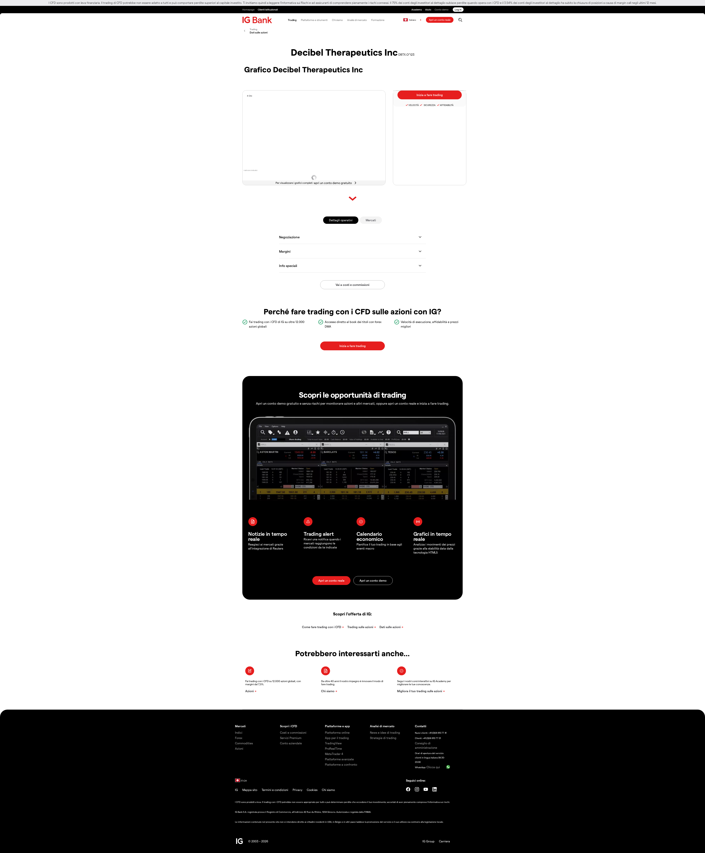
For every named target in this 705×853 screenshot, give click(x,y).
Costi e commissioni (293, 732)
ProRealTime (333, 748)
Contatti (420, 726)
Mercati (371, 220)
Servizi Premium (290, 738)
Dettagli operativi (340, 220)
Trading (292, 19)
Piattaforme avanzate (339, 759)
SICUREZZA (429, 105)
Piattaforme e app (337, 726)
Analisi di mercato (357, 19)
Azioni (239, 748)
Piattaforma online (337, 732)
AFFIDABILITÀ (446, 105)
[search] (460, 20)
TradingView (333, 743)
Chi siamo (337, 19)
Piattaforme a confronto (341, 764)
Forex (238, 738)
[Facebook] (408, 789)
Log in (458, 9)
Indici (238, 732)
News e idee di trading (385, 732)
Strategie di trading (383, 738)
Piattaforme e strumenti (314, 19)
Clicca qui (433, 767)
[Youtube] (426, 789)
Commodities (244, 743)
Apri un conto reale (440, 19)
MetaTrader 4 (334, 754)
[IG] (257, 20)
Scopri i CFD (288, 726)
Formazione (377, 19)
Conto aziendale (291, 743)
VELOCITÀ (413, 105)
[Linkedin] (434, 789)
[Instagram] (417, 789)
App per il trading (337, 738)
